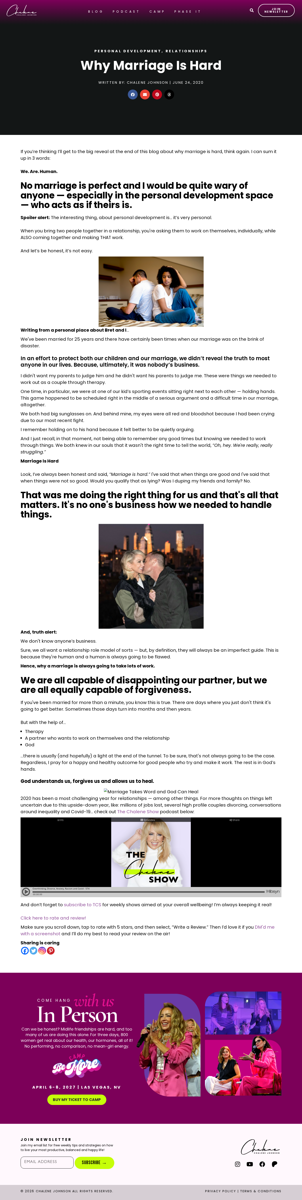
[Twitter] (33, 951)
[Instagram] (42, 951)
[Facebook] (25, 951)
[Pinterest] (51, 951)
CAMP (157, 11)
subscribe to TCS (82, 905)
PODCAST (127, 11)
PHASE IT (188, 11)
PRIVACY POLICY (220, 1191)
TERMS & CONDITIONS (260, 1191)
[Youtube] (250, 1164)
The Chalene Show (138, 812)
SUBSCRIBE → (94, 1163)
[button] (133, 94)
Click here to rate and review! (53, 918)
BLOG (96, 11)
